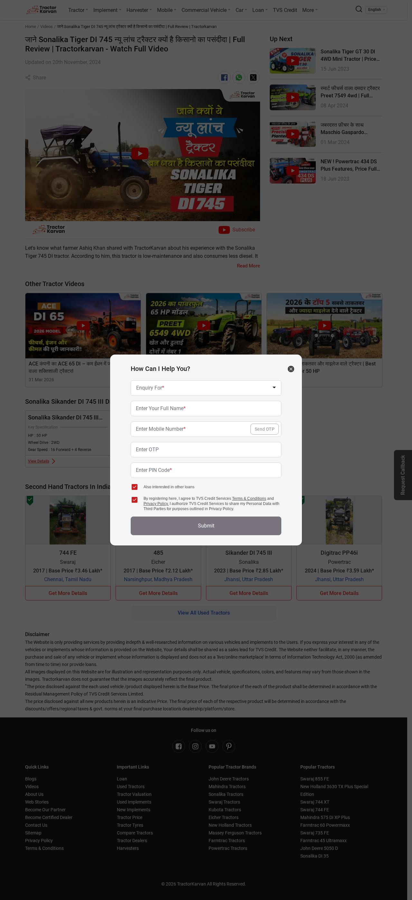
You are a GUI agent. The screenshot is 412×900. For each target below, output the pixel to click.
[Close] (291, 369)
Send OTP (265, 429)
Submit (206, 526)
